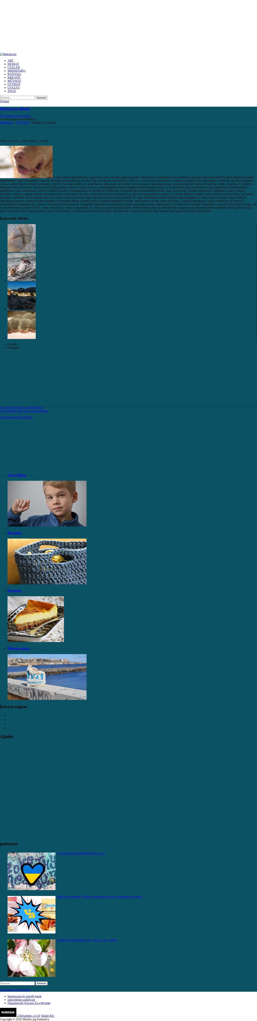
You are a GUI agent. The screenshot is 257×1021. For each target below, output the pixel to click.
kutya (30, 344)
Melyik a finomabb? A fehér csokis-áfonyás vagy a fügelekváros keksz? (99, 896)
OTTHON (27, 347)
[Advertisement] (113, 26)
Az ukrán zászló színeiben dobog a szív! (81, 853)
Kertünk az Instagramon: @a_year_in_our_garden (87, 940)
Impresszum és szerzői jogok (25, 996)
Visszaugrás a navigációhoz (16, 417)
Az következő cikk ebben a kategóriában (24, 410)
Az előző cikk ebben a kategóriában (21, 407)
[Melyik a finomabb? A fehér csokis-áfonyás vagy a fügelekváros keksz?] (32, 914)
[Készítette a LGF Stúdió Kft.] (35, 1015)
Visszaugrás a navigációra (15, 115)
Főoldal (4, 101)
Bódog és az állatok (15, 109)
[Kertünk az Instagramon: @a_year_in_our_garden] (32, 958)
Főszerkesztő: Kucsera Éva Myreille (29, 1003)
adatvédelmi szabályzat (21, 999)
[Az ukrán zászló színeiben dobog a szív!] (32, 871)
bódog (22, 344)
